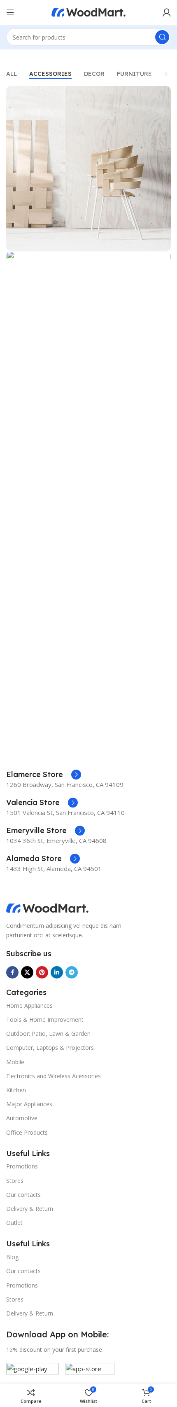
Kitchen (16, 1090)
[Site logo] (88, 11)
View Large (163, 93)
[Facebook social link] (12, 972)
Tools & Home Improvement (45, 1019)
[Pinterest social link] (42, 972)
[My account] (166, 12)
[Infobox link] (43, 775)
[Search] (162, 37)
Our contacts (23, 1195)
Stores (14, 1181)
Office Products (27, 1132)
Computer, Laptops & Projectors (50, 1047)
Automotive (21, 1118)
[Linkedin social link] (57, 972)
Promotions (22, 1166)
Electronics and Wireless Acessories (53, 1076)
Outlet (14, 1223)
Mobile (15, 1062)
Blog (12, 1257)
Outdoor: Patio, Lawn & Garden (48, 1033)
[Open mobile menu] (10, 12)
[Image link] (47, 908)
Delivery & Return (29, 1209)
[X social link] (27, 972)
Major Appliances (29, 1104)
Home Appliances (29, 1005)
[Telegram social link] (71, 972)
